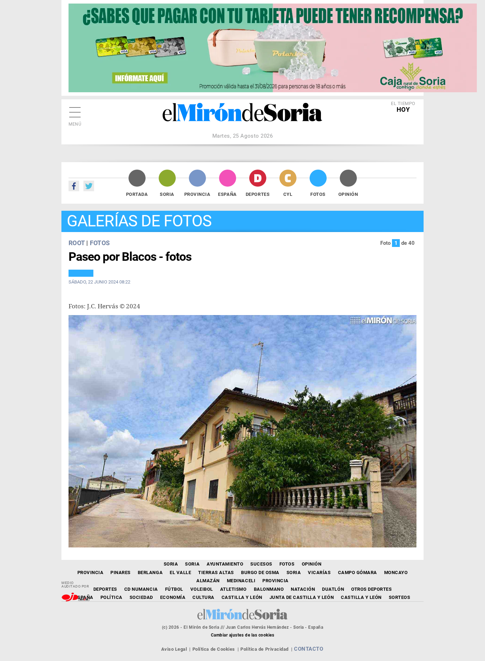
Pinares (120, 572)
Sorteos (399, 597)
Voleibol (201, 589)
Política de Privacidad (264, 649)
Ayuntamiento (225, 564)
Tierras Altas (216, 572)
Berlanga (150, 572)
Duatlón (333, 589)
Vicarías (319, 572)
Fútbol (174, 589)
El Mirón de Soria (242, 117)
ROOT (77, 243)
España (227, 194)
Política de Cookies (213, 649)
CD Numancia (141, 589)
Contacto (308, 649)
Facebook (74, 186)
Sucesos (261, 564)
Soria (167, 194)
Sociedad (141, 597)
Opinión (348, 194)
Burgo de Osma (260, 572)
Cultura (203, 597)
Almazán (208, 580)
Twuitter (88, 186)
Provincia (197, 194)
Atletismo (233, 589)
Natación (303, 589)
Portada (137, 194)
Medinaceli (241, 580)
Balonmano (269, 589)
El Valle (180, 572)
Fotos (318, 194)
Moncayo (396, 572)
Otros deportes (371, 589)
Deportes (257, 194)
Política (111, 597)
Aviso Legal (174, 649)
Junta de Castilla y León (301, 597)
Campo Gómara (357, 572)
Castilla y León (242, 597)
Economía (172, 597)
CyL (288, 194)
